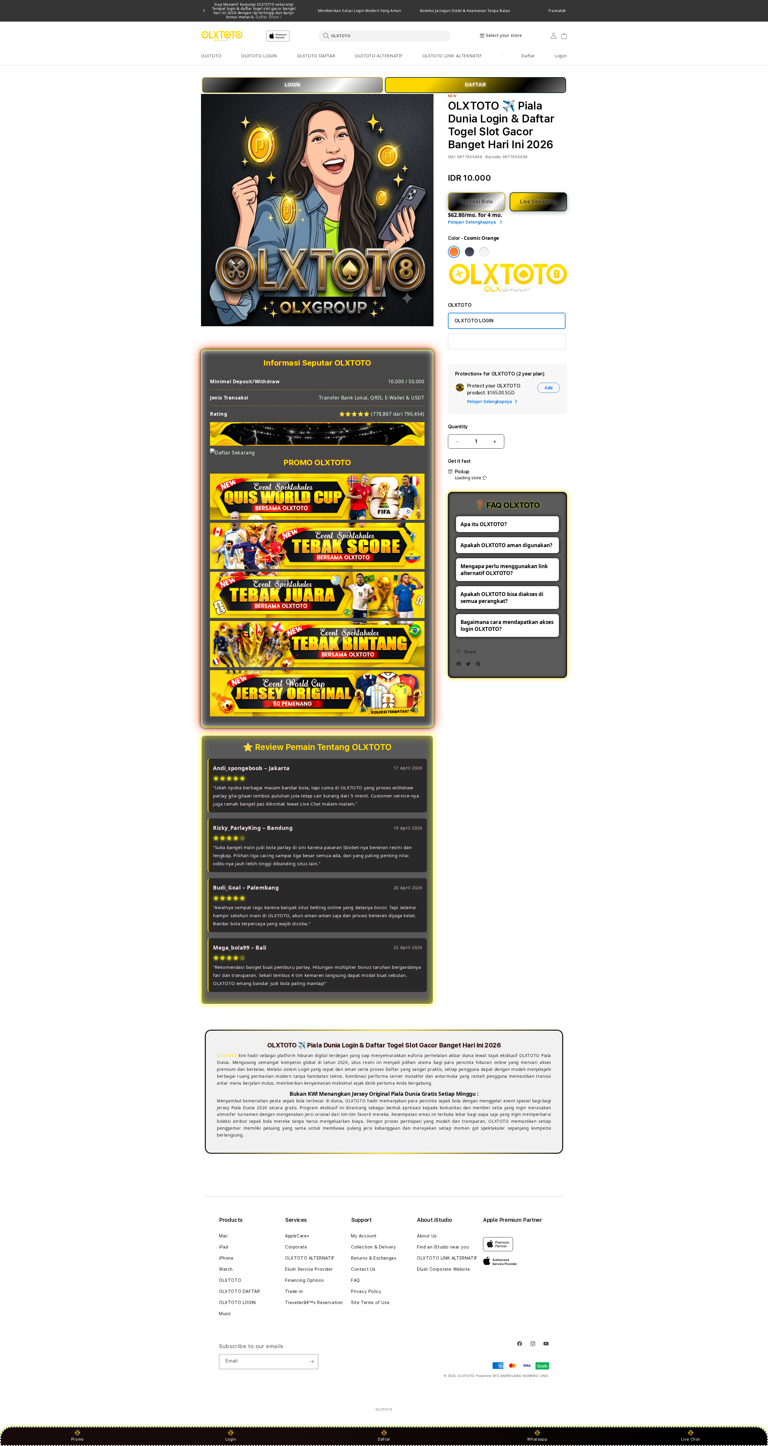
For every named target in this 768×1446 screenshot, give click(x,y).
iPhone (226, 1258)
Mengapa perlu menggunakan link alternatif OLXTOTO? (504, 570)
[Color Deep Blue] (469, 252)
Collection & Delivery (373, 1247)
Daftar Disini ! (268, 17)
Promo (77, 1439)
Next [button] (564, 11)
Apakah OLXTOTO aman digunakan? (506, 545)
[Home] (222, 36)
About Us (427, 1236)
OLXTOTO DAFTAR (316, 56)
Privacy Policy (366, 1291)
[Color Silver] (484, 252)
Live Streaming (538, 201)
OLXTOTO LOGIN (259, 56)
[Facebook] (460, 665)
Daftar (384, 1439)
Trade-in (294, 1291)
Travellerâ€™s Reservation (314, 1302)
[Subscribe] (311, 1361)
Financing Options (304, 1280)
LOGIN (293, 84)
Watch (226, 1269)
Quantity (458, 426)
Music (225, 1313)
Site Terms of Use (370, 1302)
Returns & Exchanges (373, 1258)
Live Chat (690, 1439)
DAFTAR (475, 84)
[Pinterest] (480, 665)
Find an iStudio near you (443, 1247)
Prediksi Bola (476, 201)
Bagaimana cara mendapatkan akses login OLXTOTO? (507, 625)
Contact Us (363, 1269)
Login (230, 1439)
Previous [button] (204, 11)
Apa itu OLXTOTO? (483, 524)
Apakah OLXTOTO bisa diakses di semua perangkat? (501, 597)
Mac (223, 1236)
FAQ (355, 1280)
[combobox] (385, 35)
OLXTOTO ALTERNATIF (379, 56)
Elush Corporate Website (443, 1269)
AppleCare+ (297, 1236)
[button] (211, 56)
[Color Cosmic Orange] (454, 252)
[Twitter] (470, 665)
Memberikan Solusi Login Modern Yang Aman (359, 11)
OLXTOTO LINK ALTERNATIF (452, 56)
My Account (364, 1236)
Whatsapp (537, 1439)
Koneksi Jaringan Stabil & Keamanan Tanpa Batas (465, 11)
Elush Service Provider (309, 1269)
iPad (223, 1247)
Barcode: (493, 156)
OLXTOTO (211, 56)
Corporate (296, 1247)
